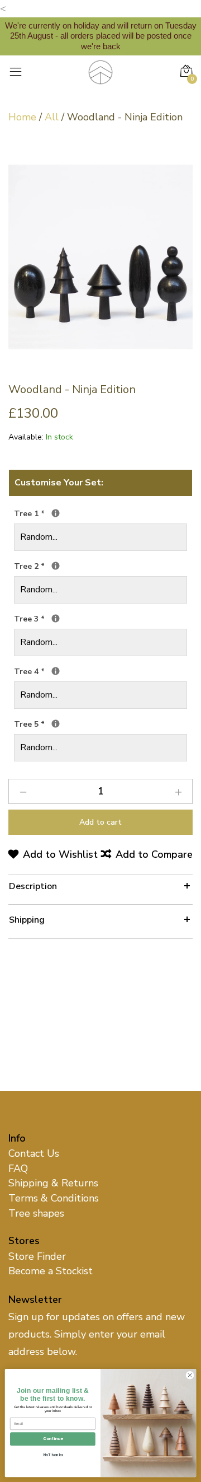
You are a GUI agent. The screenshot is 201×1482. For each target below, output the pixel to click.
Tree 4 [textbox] (75, 671)
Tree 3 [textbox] (75, 618)
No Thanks (53, 1454)
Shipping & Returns (53, 1183)
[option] (100, 257)
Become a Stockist (50, 1271)
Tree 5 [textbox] (75, 724)
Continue (53, 1439)
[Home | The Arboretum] (100, 71)
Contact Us (33, 1153)
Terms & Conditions (53, 1198)
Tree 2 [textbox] (75, 566)
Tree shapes (36, 1213)
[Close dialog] (189, 1375)
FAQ (18, 1168)
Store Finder (37, 1256)
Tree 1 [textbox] (75, 513)
